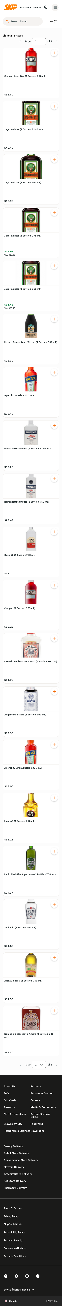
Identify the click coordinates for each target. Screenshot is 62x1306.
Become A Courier (41, 1093)
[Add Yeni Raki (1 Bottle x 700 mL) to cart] (54, 904)
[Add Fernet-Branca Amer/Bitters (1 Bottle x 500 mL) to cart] (54, 318)
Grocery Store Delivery (18, 1174)
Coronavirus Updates (15, 1248)
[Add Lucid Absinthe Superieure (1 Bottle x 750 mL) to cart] (54, 851)
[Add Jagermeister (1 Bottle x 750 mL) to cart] (54, 265)
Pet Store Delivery (15, 1181)
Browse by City (13, 1124)
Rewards (9, 1107)
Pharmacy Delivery (15, 1188)
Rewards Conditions (14, 1256)
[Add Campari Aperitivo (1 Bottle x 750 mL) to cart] (54, 52)
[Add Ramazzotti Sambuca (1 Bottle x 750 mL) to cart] (54, 478)
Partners (35, 1086)
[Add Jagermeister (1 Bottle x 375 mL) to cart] (54, 212)
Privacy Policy (11, 1216)
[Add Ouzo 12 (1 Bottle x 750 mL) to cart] (54, 531)
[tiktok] (39, 1279)
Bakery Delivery (13, 1146)
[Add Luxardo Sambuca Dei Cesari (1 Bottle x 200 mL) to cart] (54, 638)
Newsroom (37, 1131)
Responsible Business (17, 1131)
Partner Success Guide (40, 1115)
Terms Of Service (13, 1208)
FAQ (6, 1093)
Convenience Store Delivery (21, 1160)
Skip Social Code (13, 1224)
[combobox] (25, 21)
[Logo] (11, 7)
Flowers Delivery (14, 1167)
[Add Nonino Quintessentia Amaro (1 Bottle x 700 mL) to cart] (54, 1010)
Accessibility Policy (14, 1232)
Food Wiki (36, 1124)
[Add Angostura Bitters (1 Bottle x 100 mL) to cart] (54, 691)
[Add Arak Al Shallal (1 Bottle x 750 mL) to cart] (54, 957)
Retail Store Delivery (16, 1153)
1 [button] (36, 41)
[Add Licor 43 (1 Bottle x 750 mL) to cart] (54, 797)
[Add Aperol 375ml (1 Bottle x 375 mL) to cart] (54, 744)
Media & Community (43, 1107)
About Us (9, 1086)
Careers (35, 1100)
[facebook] (17, 1279)
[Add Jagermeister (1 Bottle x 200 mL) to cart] (54, 159)
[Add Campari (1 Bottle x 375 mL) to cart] (54, 585)
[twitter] (7, 1279)
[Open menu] (55, 7)
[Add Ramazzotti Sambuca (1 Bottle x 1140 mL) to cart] (54, 425)
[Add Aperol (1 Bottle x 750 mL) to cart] (54, 372)
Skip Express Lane (15, 1114)
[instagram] (28, 1279)
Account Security (13, 1240)
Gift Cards (10, 1100)
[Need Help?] (46, 7)
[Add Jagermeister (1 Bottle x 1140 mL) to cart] (54, 106)
